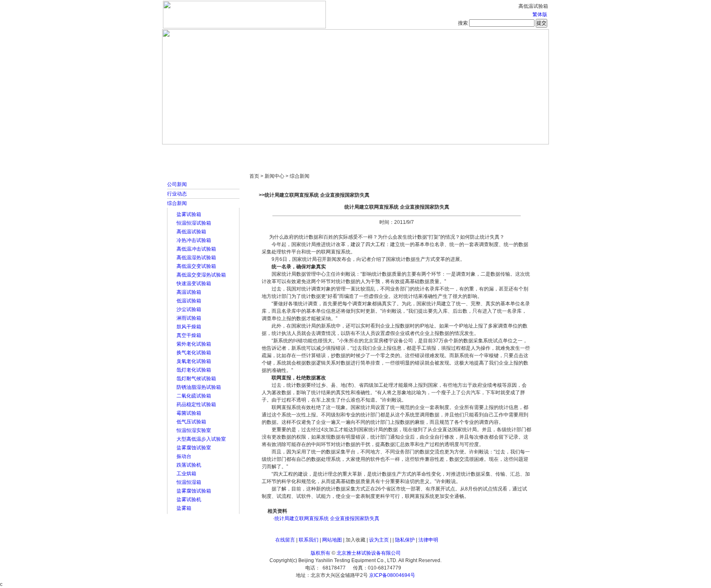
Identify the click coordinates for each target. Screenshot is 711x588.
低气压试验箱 (191, 422)
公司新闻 (177, 184)
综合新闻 (177, 203)
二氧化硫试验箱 (194, 396)
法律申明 (428, 540)
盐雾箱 (184, 508)
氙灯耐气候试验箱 (196, 378)
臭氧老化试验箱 (194, 361)
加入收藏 (355, 540)
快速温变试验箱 (194, 283)
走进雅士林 (234, 152)
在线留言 (285, 540)
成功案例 (369, 152)
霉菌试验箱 (189, 413)
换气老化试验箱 (194, 353)
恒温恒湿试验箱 (194, 223)
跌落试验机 (189, 465)
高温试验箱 (189, 292)
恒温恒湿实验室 (194, 430)
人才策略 (415, 152)
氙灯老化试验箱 (194, 370)
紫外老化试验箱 (194, 344)
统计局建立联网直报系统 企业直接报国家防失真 (326, 518)
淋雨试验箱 (189, 318)
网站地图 (332, 540)
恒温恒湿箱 (189, 482)
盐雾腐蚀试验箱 (194, 491)
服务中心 (460, 152)
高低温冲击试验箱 (196, 249)
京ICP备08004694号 (392, 575)
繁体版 (539, 14)
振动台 (184, 456)
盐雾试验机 (189, 499)
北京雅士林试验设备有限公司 (369, 553)
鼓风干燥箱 (189, 327)
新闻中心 (279, 152)
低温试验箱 (189, 301)
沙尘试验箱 (189, 309)
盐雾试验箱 (189, 214)
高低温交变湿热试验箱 (201, 275)
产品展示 (324, 152)
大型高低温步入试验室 (201, 439)
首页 (189, 152)
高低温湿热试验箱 (196, 257)
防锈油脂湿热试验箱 (199, 387)
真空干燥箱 (189, 335)
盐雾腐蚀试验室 (194, 448)
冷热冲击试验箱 (194, 240)
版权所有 (320, 553)
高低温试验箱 (191, 232)
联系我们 (308, 540)
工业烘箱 (186, 473)
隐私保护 (405, 540)
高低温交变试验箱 (196, 266)
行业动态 (177, 194)
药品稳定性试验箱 (196, 404)
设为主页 (379, 540)
